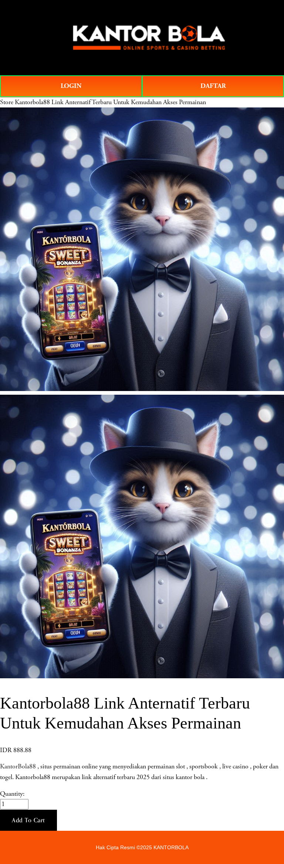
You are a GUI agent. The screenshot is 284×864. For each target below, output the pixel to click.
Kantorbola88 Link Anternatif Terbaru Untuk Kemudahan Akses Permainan (110, 102)
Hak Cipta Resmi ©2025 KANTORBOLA (142, 847)
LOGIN (71, 86)
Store (6, 102)
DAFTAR (213, 86)
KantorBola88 (18, 766)
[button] (28, 820)
